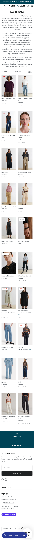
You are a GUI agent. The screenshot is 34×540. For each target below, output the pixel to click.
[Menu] (2, 6)
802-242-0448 (9, 503)
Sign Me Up (17, 473)
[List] (31, 71)
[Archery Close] (17, 6)
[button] (27, 533)
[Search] (6, 6)
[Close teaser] (22, 528)
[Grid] (28, 71)
